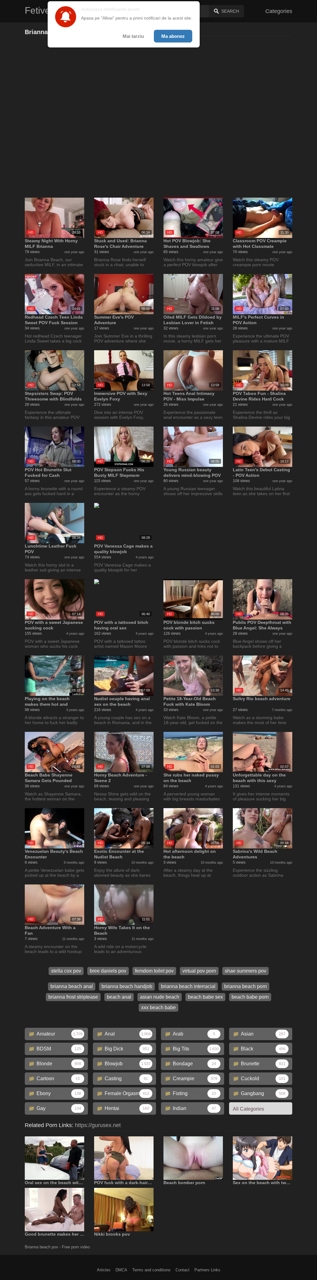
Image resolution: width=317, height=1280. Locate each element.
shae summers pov (245, 970)
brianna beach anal (71, 986)
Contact (182, 1270)
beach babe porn (250, 997)
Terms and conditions (151, 1270)
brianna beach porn (245, 986)
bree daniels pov (108, 970)
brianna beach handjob (127, 986)
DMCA (121, 1270)
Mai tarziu (133, 36)
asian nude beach (159, 997)
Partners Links (207, 1270)
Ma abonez (173, 36)
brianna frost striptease (73, 997)
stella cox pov (66, 970)
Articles (104, 1270)
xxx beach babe (158, 1007)
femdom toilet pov (154, 970)
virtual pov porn (199, 970)
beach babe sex (205, 997)
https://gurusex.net (98, 1125)
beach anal (119, 997)
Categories (278, 11)
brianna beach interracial (188, 986)
